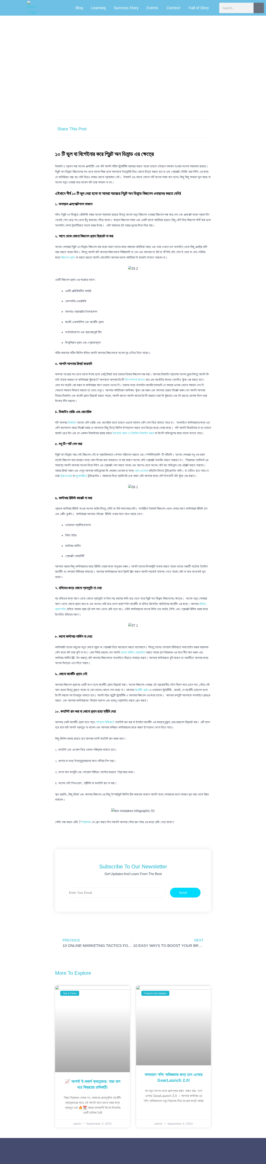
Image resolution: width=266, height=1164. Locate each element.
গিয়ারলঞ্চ (86, 822)
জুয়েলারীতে (81, 476)
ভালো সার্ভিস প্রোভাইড (133, 652)
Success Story (126, 8)
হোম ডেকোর (141, 470)
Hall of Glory (199, 8)
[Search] (259, 8)
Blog (79, 8)
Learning (98, 8)
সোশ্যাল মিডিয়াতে (105, 722)
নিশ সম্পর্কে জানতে (135, 379)
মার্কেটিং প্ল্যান (142, 690)
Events (152, 8)
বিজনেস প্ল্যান (68, 257)
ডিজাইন (72, 422)
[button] (165, 128)
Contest (173, 8)
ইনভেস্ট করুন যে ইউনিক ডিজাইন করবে (134, 433)
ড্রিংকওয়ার (66, 476)
